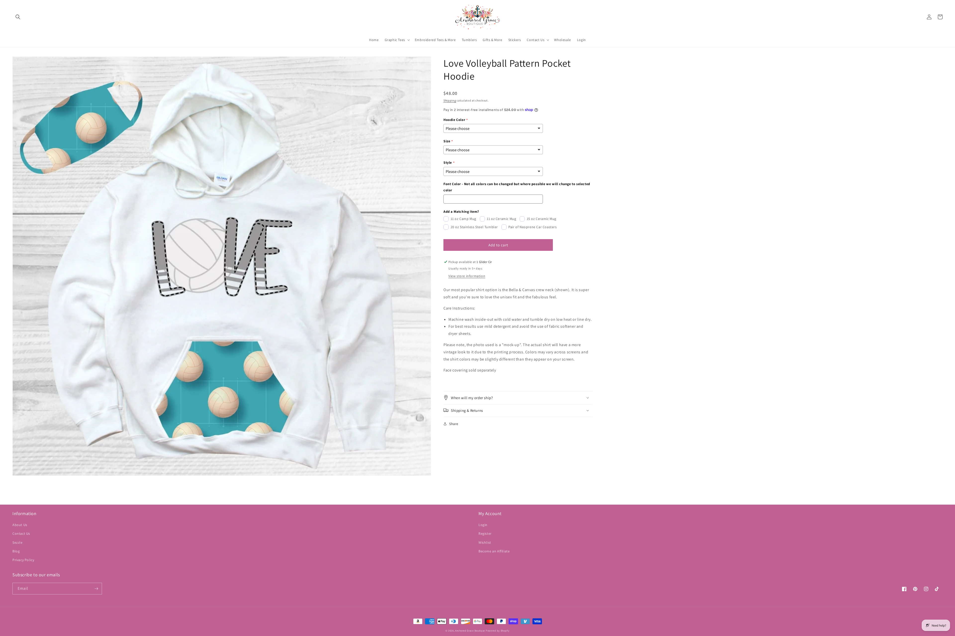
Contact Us (21, 533)
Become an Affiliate (494, 551)
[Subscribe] (96, 588)
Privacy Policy (23, 560)
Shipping (449, 100)
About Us (19, 525)
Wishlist (484, 542)
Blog (16, 551)
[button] (17, 16)
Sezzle (17, 542)
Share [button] (453, 423)
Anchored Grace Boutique (470, 630)
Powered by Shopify (498, 630)
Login (482, 525)
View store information (466, 276)
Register (485, 533)
